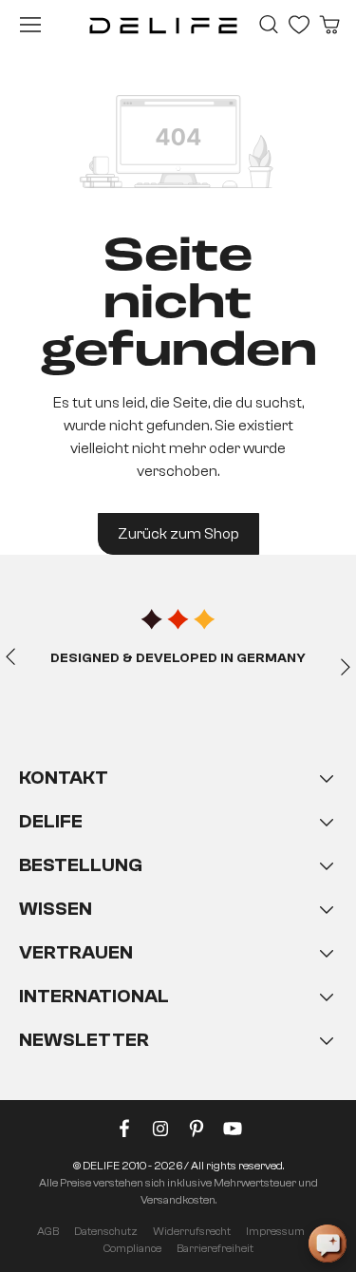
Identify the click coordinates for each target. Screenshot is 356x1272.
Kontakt (63, 777)
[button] (178, 928)
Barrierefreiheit (215, 1248)
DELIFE (51, 821)
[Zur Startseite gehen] (163, 24)
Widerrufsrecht (192, 1231)
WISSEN (55, 909)
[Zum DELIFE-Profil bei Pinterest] (196, 1132)
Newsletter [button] (84, 1040)
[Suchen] (268, 25)
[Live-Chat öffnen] (328, 1244)
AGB (48, 1231)
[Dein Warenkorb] (329, 25)
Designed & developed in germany (178, 658)
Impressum (275, 1231)
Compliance (132, 1248)
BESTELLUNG (80, 865)
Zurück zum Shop (178, 533)
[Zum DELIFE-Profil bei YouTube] (232, 1132)
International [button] (94, 996)
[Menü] (30, 25)
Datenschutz (106, 1231)
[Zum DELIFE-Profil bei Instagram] (160, 1132)
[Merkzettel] (299, 25)
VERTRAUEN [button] (76, 952)
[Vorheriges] (10, 655)
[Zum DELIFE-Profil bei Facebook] (124, 1132)
